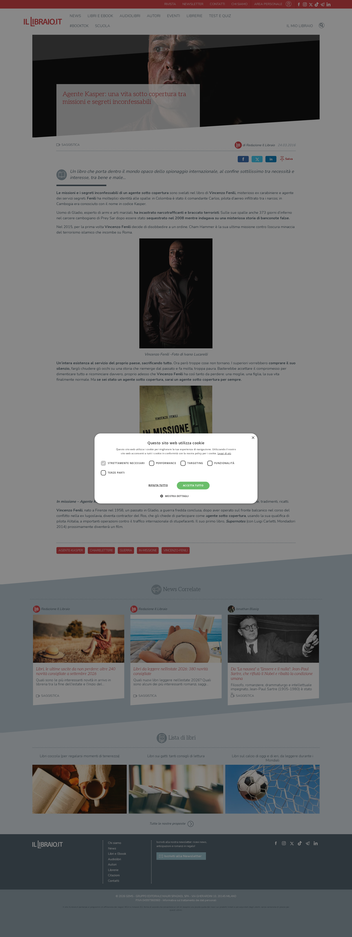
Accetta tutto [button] (193, 485)
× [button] (252, 437)
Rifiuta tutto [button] (158, 485)
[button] (176, 496)
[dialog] (176, 468)
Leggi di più (224, 453)
